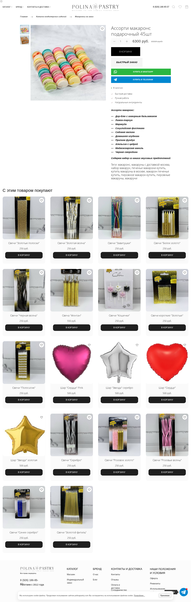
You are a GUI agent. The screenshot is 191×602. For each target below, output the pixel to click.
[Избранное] (180, 7)
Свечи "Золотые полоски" (23, 243)
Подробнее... (139, 595)
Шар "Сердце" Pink (71, 387)
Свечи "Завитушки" (119, 243)
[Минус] (114, 41)
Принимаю (165, 595)
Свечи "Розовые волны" (167, 460)
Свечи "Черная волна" (23, 315)
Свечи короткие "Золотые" (167, 315)
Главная (24, 17)
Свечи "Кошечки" (119, 315)
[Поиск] (173, 7)
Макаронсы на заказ (84, 17)
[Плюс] (127, 41)
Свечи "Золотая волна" (72, 243)
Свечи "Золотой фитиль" (71, 532)
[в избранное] (102, 28)
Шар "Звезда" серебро (119, 387)
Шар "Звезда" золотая (24, 460)
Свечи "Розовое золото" (119, 460)
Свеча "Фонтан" (71, 315)
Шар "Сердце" (167, 387)
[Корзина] (186, 7)
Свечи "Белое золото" (167, 243)
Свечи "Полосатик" (23, 387)
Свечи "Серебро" (71, 460)
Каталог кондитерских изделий (51, 17)
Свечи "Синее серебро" (24, 532)
